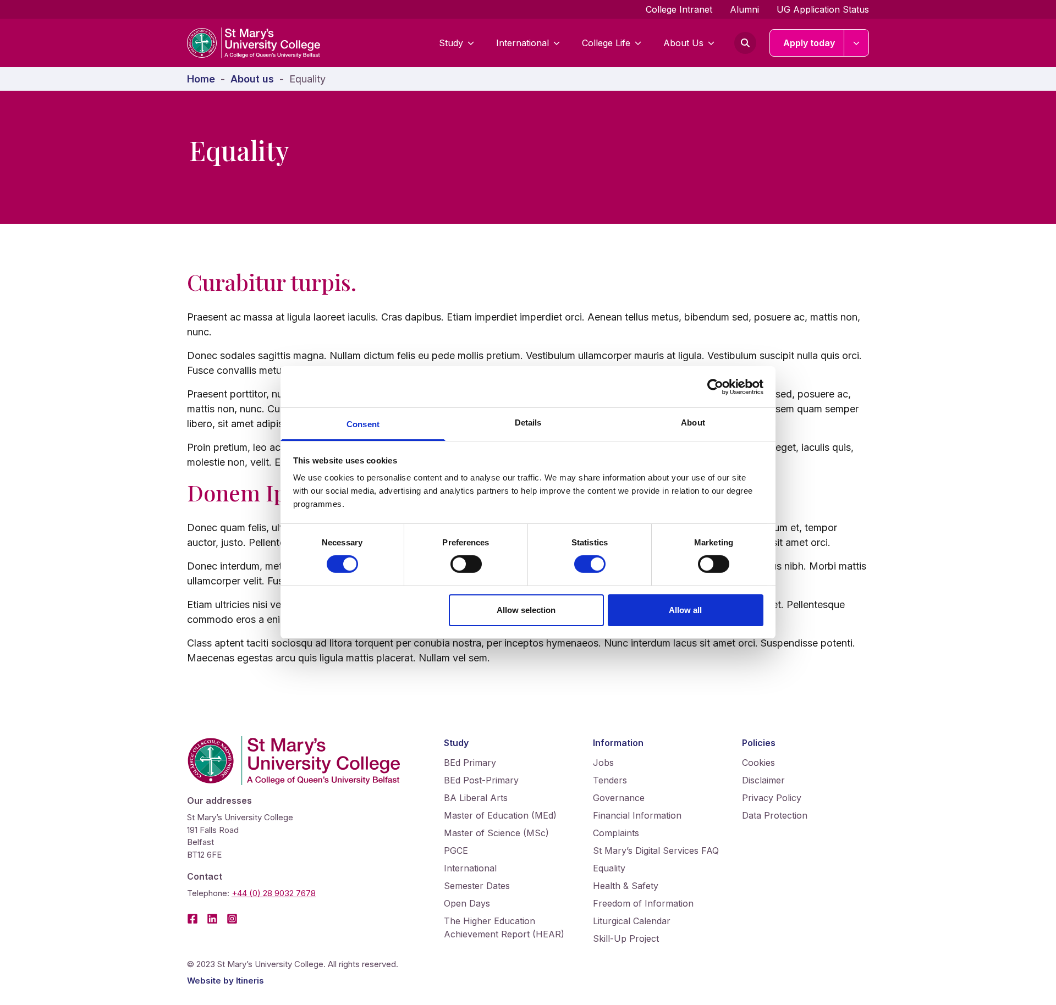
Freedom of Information (643, 903)
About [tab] (693, 422)
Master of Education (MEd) (500, 815)
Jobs (603, 762)
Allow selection (526, 610)
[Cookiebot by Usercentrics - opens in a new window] (715, 386)
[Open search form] (745, 43)
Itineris (250, 980)
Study (451, 42)
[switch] (466, 564)
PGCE (456, 850)
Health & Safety (625, 885)
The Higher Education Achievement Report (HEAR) (504, 927)
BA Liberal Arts (476, 797)
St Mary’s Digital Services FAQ (656, 850)
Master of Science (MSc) (496, 832)
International (522, 42)
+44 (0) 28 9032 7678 (274, 893)
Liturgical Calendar (631, 920)
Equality (609, 868)
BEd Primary (470, 762)
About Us (683, 42)
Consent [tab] (363, 424)
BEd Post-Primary (481, 780)
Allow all (685, 610)
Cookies (758, 762)
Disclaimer (763, 780)
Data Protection (774, 815)
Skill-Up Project (626, 938)
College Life (606, 42)
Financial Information (637, 815)
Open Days (467, 903)
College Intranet (679, 9)
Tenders (610, 780)
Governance (619, 797)
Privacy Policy (771, 797)
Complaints (616, 832)
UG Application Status (823, 9)
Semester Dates (477, 885)
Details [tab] (528, 422)
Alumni (744, 9)
